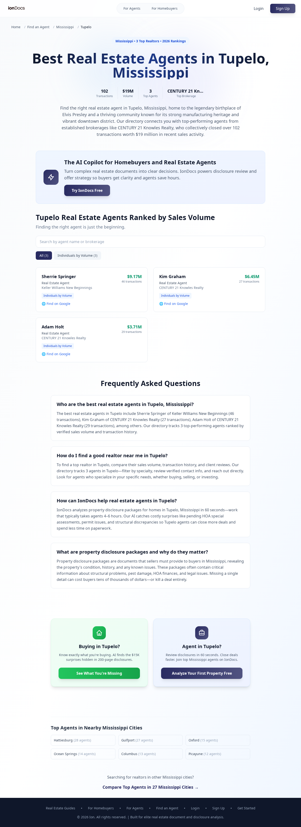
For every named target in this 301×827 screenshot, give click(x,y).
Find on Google (58, 303)
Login (259, 8)
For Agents (131, 8)
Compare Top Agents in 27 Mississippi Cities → (151, 787)
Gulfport (137, 740)
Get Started (246, 808)
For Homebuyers (165, 8)
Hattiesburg (72, 740)
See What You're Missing (99, 673)
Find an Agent (38, 27)
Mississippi (65, 27)
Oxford (203, 740)
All (44, 255)
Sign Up (283, 8)
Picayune (205, 754)
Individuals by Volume (77, 255)
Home (15, 27)
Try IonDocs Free (87, 190)
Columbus (138, 754)
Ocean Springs (74, 754)
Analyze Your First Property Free (202, 673)
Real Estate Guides (60, 808)
